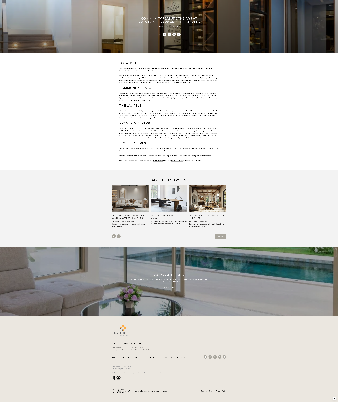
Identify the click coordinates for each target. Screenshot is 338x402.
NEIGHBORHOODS (152, 357)
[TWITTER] (219, 357)
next (119, 236)
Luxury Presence (162, 391)
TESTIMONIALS (167, 357)
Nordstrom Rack (136, 100)
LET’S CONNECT (182, 357)
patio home (160, 111)
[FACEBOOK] (205, 357)
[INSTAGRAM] (210, 357)
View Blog (220, 236)
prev (114, 236)
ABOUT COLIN (125, 357)
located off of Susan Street (128, 71)
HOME (113, 357)
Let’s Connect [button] (169, 288)
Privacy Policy (221, 391)
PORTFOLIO (138, 357)
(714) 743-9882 (158, 160)
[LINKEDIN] (215, 357)
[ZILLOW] (224, 357)
